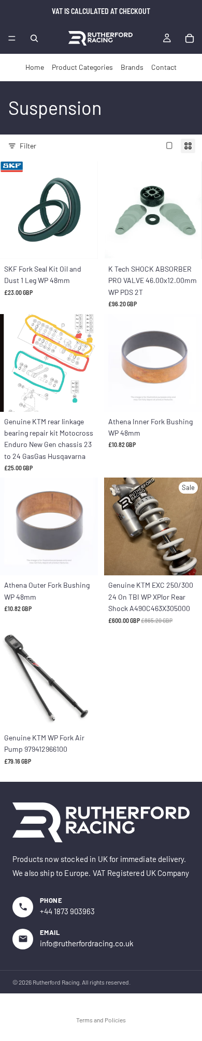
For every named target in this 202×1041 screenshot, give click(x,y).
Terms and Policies (101, 1019)
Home (34, 67)
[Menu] (12, 38)
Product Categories (82, 67)
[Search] (34, 38)
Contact (164, 67)
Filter (28, 145)
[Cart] (189, 38)
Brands (132, 67)
